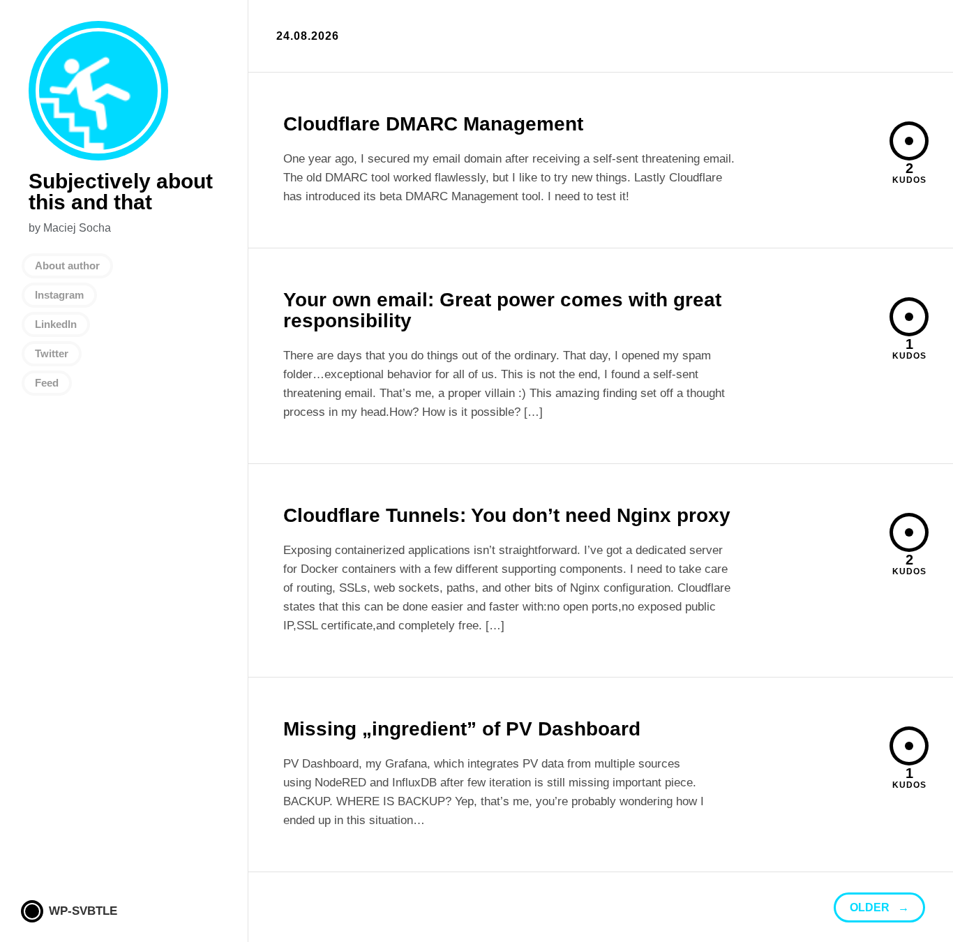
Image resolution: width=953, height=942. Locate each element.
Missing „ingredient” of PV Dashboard (461, 729)
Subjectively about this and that (98, 91)
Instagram (59, 295)
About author (67, 265)
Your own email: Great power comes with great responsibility (502, 310)
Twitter (51, 353)
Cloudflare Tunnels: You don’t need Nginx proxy (506, 515)
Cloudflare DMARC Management (433, 124)
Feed (47, 383)
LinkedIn (56, 324)
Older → (879, 907)
